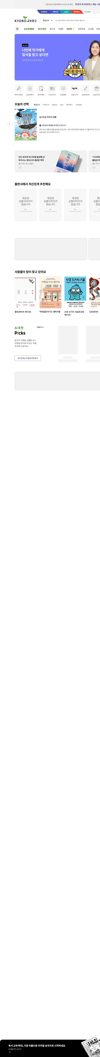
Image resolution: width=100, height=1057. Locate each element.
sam (61, 105)
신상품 (91, 29)
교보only (79, 105)
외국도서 (46, 105)
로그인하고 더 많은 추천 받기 (28, 358)
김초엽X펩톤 (29, 29)
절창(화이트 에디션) (23, 312)
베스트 (52, 29)
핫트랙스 (69, 105)
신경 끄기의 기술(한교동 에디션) (74, 313)
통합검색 (46, 21)
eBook (54, 105)
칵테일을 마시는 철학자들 (50, 312)
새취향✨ (70, 29)
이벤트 (61, 29)
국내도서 (37, 105)
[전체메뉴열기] (17, 29)
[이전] (9, 124)
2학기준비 (42, 29)
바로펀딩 (81, 29)
